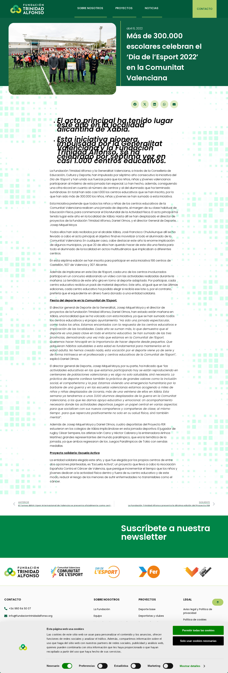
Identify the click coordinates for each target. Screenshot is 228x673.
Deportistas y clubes (151, 616)
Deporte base (147, 609)
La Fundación (102, 609)
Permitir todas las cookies (198, 630)
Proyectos (147, 599)
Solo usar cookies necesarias (198, 640)
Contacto (12, 599)
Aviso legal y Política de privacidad (197, 611)
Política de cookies (194, 619)
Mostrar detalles (190, 665)
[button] (135, 104)
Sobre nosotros (107, 599)
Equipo (98, 616)
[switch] (102, 666)
